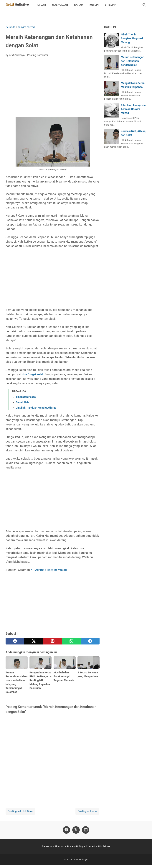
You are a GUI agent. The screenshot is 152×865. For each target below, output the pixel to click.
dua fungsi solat (32, 374)
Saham (78, 4)
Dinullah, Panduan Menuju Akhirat (36, 407)
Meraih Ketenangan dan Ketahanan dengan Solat (132, 61)
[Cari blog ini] (144, 5)
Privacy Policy (75, 846)
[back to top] (144, 856)
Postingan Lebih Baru (20, 811)
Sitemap (110, 4)
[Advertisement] (53, 88)
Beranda (47, 846)
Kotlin (94, 4)
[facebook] (15, 641)
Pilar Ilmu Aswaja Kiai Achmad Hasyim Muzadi (133, 109)
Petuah (41, 4)
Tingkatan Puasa (26, 396)
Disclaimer (104, 846)
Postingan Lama (87, 811)
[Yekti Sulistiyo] (17, 5)
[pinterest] (52, 641)
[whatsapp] (71, 641)
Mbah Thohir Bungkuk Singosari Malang (132, 38)
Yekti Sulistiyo (80, 859)
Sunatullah (22, 402)
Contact (90, 846)
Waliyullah (60, 4)
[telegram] (90, 641)
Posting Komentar (37, 55)
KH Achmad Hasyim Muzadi (49, 570)
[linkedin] (85, 830)
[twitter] (33, 641)
